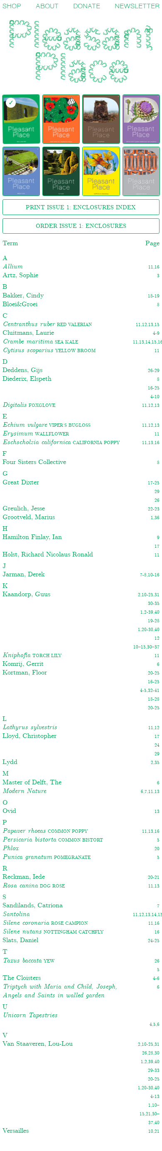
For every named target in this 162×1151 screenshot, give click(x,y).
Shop (11, 6)
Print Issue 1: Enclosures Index (81, 207)
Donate (86, 6)
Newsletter (137, 6)
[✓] (60, 119)
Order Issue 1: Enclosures (81, 226)
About (47, 6)
